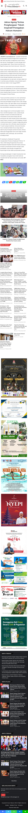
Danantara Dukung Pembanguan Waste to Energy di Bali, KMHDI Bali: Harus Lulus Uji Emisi (5, 344)
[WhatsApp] (17, 182)
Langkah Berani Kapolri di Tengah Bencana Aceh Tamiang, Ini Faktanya (6, 274)
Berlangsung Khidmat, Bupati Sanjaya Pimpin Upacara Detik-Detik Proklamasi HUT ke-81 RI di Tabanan (13, 753)
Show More (14, 780)
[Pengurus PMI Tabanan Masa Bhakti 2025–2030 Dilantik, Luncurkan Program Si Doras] (6, 258)
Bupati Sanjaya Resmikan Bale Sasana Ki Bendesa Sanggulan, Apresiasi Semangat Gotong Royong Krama (13, 667)
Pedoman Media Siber (14, 807)
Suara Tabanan (8, 33)
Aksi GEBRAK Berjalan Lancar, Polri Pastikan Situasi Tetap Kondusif (19, 257)
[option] (13, 195)
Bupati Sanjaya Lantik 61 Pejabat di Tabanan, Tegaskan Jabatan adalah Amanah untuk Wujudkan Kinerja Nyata (14, 676)
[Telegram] (20, 182)
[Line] (24, 182)
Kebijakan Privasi (13, 805)
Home (10, 16)
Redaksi (7, 805)
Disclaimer (20, 805)
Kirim (3, 795)
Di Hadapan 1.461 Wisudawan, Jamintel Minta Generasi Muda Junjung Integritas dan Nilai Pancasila (6, 308)
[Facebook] (3, 182)
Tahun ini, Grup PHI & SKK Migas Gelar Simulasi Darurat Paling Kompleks (20, 274)
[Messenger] (13, 182)
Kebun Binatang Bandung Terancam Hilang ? (19, 250)
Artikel (14, 16)
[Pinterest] (10, 182)
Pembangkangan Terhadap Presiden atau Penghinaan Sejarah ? (6, 250)
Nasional (18, 16)
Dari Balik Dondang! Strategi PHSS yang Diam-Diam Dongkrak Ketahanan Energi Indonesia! (20, 308)
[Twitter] (6, 182)
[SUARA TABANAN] (13, 6)
